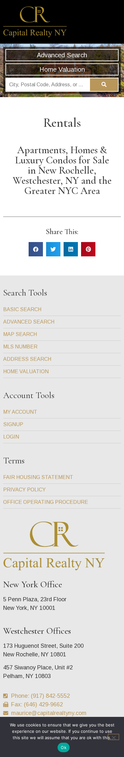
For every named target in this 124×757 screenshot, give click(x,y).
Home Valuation (62, 69)
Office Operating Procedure (45, 502)
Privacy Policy (24, 489)
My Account (20, 412)
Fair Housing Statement (38, 477)
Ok (63, 747)
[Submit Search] (104, 84)
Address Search (27, 359)
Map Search (20, 334)
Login (11, 436)
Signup (13, 424)
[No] (113, 737)
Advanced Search (62, 55)
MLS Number (20, 346)
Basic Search (22, 309)
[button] (114, 21)
